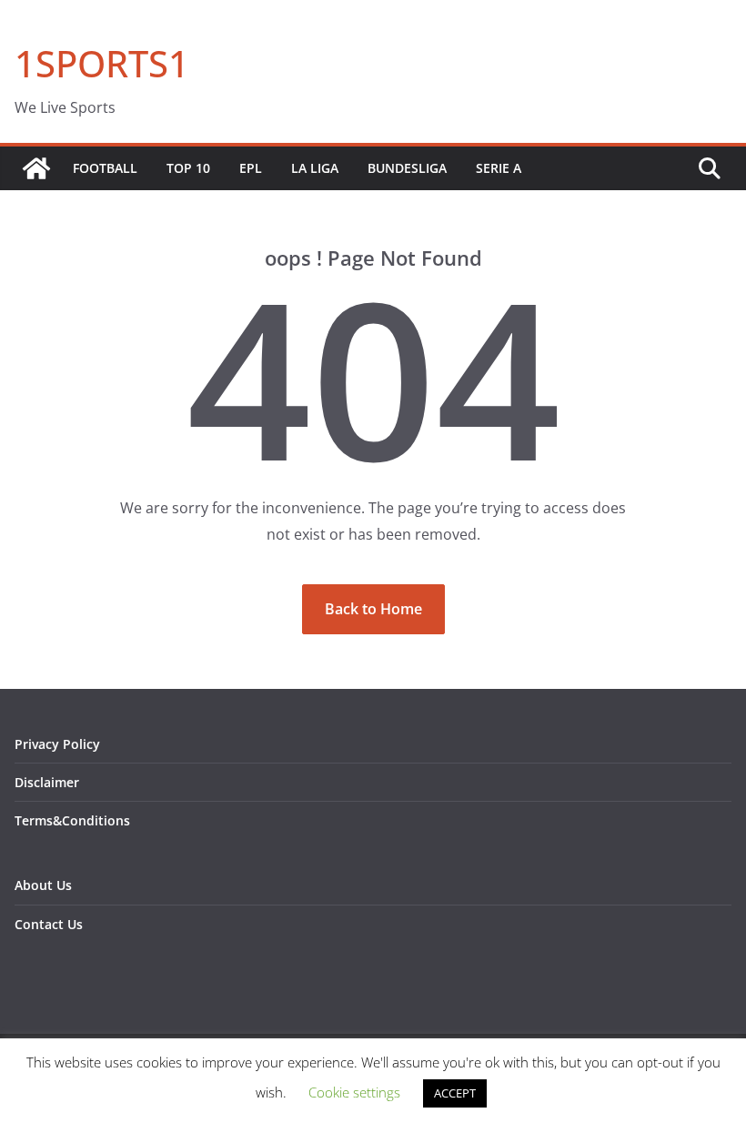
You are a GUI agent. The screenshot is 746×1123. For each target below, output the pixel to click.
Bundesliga (407, 168)
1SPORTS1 (102, 63)
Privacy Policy (57, 744)
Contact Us (49, 924)
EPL (250, 168)
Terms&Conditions (72, 820)
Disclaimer (47, 782)
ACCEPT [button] (455, 1093)
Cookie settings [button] (354, 1092)
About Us (43, 885)
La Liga (314, 168)
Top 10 (188, 168)
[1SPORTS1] (36, 168)
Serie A (498, 168)
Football (105, 168)
